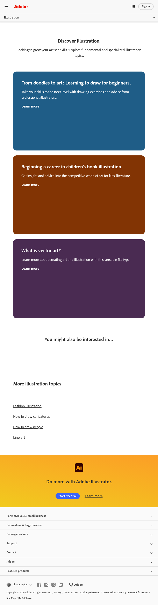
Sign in (146, 6)
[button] (133, 6)
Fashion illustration (27, 406)
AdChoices (27, 598)
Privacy (58, 592)
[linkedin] (61, 585)
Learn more (94, 496)
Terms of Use (71, 592)
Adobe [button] (11, 561)
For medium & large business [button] (24, 525)
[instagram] (46, 585)
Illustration (11, 17)
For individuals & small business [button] (26, 516)
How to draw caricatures (31, 416)
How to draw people (28, 427)
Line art (19, 437)
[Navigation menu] (6, 6)
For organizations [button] (17, 534)
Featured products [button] (18, 571)
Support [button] (12, 543)
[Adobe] (20, 6)
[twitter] (53, 585)
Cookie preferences (90, 592)
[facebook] (39, 585)
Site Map (11, 598)
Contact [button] (11, 552)
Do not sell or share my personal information (125, 592)
